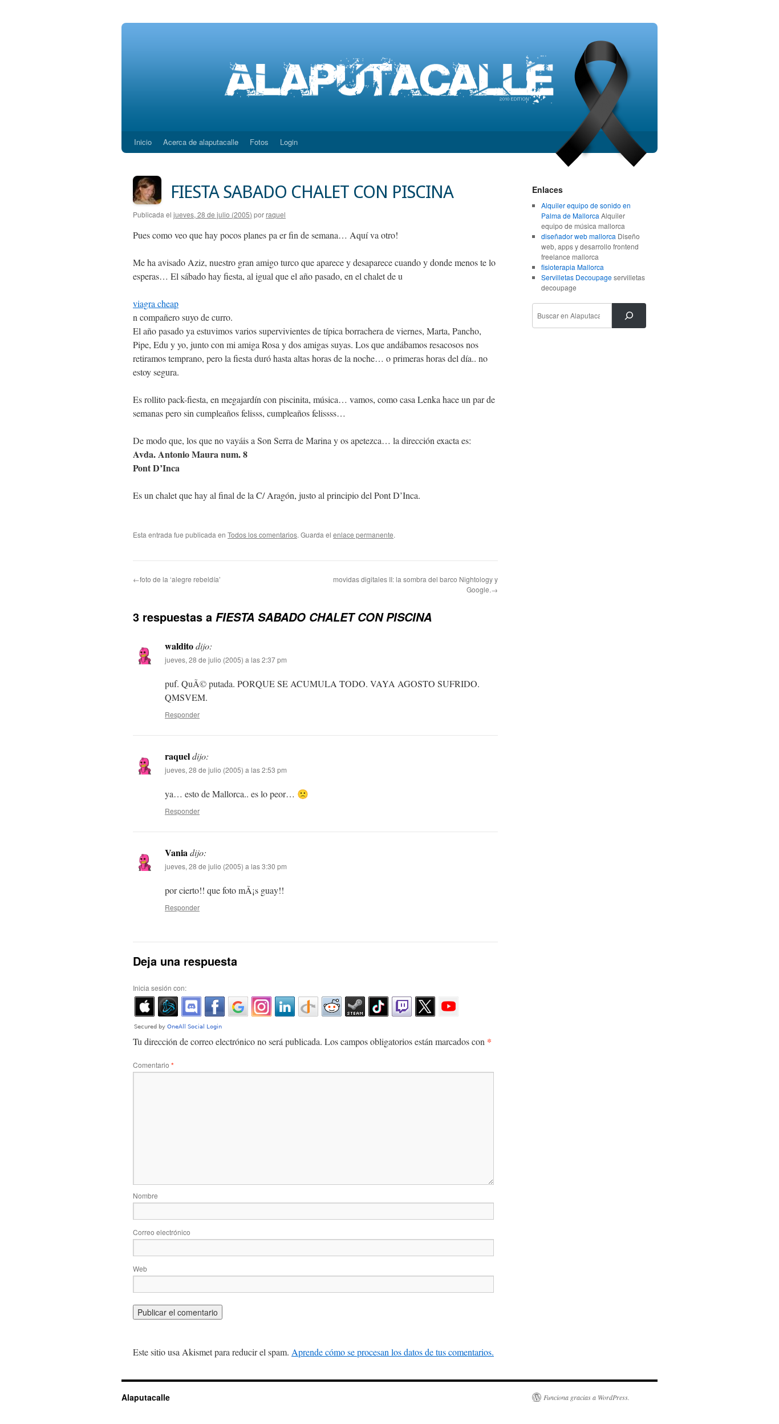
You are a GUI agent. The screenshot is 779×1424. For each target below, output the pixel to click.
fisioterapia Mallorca (572, 267)
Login (289, 141)
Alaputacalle (145, 1397)
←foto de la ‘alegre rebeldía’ (177, 579)
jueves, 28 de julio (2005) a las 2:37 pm (226, 659)
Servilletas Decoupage (576, 277)
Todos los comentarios (262, 534)
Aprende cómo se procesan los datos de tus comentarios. (392, 1352)
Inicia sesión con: (159, 988)
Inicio (143, 141)
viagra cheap (155, 303)
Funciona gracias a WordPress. (586, 1397)
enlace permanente (363, 534)
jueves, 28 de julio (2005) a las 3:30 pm (226, 866)
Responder (182, 714)
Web (140, 1268)
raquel (276, 214)
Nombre (145, 1195)
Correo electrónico (161, 1232)
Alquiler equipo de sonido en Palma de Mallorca (586, 210)
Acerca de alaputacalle (200, 141)
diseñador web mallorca (578, 236)
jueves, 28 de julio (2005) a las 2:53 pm (226, 769)
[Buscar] (629, 315)
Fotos (259, 141)
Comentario (153, 1065)
